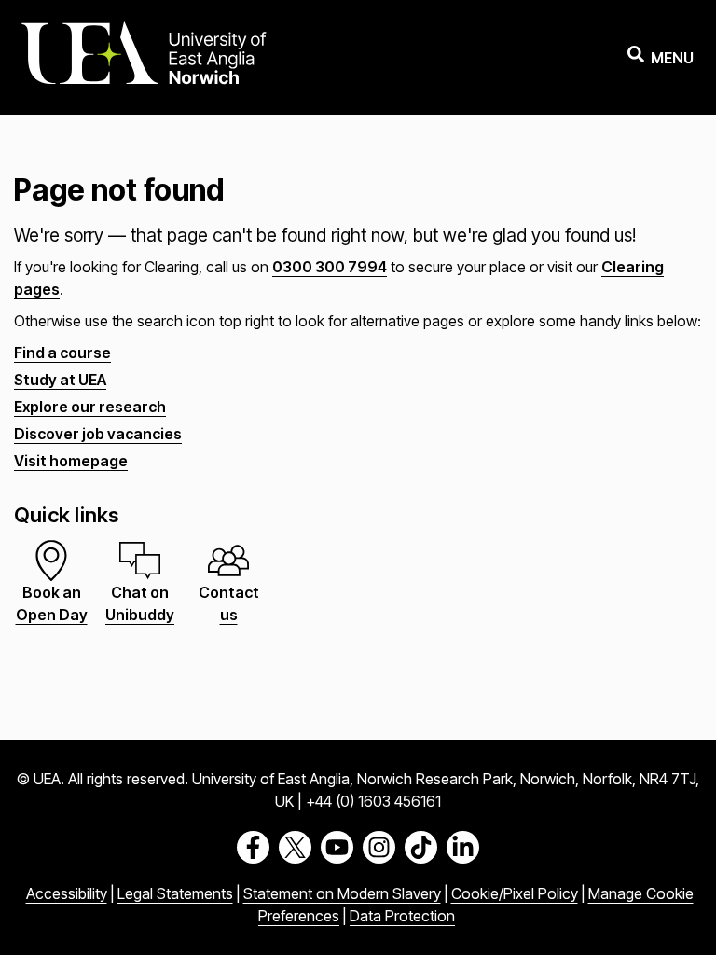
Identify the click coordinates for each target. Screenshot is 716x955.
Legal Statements (175, 893)
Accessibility (66, 893)
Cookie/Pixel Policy (514, 893)
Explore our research (90, 406)
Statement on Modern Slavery (342, 893)
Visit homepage (71, 460)
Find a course (62, 352)
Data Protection (402, 916)
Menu (672, 57)
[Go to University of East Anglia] (143, 57)
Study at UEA (60, 379)
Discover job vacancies (98, 433)
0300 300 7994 (329, 266)
